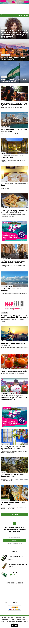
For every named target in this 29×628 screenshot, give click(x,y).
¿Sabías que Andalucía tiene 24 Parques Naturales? (12, 476)
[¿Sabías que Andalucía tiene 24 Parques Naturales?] (14, 465)
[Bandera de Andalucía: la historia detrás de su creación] (14, 72)
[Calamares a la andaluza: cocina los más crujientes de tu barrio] (14, 200)
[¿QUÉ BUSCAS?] (2, 15)
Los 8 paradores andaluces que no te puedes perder (13, 157)
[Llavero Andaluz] (4, 574)
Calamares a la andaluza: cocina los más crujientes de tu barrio (14, 211)
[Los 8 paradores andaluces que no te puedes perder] (14, 146)
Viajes (3, 153)
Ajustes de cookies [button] (18, 623)
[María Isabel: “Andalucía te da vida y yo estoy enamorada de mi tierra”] (14, 93)
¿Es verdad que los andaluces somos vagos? (14, 185)
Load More (14, 514)
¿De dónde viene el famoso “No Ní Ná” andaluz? (13, 504)
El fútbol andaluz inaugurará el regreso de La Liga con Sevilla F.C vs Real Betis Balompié (14, 397)
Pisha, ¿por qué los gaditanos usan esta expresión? (14, 130)
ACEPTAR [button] (14, 625)
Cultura (4, 28)
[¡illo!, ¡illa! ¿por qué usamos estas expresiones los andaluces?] (14, 437)
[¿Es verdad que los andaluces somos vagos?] (14, 174)
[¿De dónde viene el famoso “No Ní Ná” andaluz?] (14, 493)
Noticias (4, 181)
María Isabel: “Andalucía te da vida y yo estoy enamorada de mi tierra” (14, 104)
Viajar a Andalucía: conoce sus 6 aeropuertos (13, 344)
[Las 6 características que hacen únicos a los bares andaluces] (14, 251)
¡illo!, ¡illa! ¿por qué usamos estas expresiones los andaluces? (13, 448)
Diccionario (5, 55)
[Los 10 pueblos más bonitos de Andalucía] (14, 279)
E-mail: (14, 535)
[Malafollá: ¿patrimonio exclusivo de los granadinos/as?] (14, 50)
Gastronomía (6, 207)
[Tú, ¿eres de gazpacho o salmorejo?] (14, 361)
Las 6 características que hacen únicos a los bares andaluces (13, 262)
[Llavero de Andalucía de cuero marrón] (4, 566)
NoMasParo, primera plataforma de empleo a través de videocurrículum (14, 316)
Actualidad (5, 393)
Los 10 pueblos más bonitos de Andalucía (12, 290)
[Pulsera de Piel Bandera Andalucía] (4, 558)
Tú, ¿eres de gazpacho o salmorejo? (14, 371)
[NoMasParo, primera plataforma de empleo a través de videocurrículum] (14, 305)
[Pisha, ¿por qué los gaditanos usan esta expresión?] (14, 120)
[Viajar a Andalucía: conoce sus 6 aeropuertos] (14, 333)
